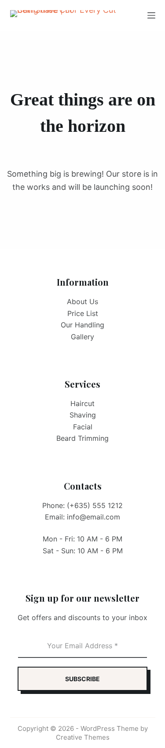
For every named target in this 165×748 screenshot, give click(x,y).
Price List (82, 313)
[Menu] (151, 15)
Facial (82, 426)
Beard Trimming (82, 438)
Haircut (82, 403)
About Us (82, 301)
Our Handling (82, 324)
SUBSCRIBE (82, 679)
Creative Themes (83, 737)
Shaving (83, 414)
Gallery (82, 336)
